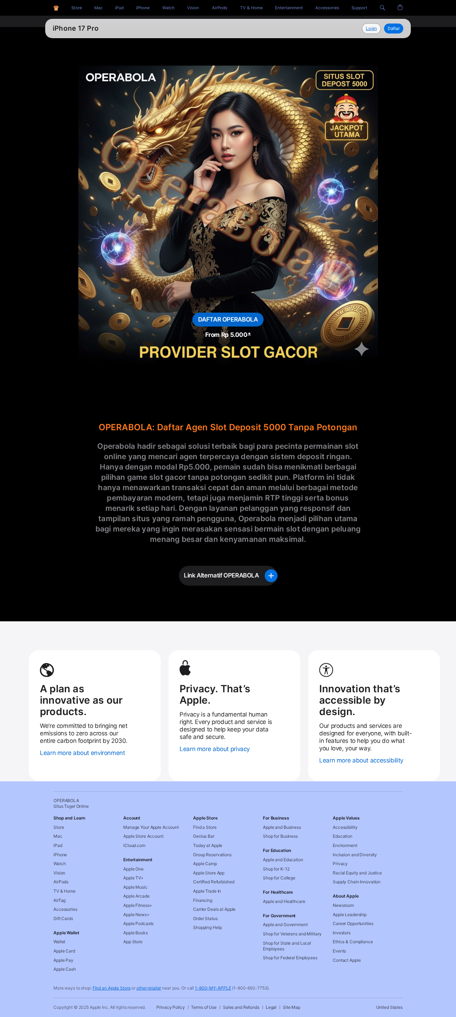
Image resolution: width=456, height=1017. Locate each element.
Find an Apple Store (112, 988)
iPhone (60, 854)
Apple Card (64, 951)
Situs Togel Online (83, 28)
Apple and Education (283, 859)
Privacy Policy (170, 1007)
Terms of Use (204, 1007)
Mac (57, 836)
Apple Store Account (143, 836)
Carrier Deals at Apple (214, 909)
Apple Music (135, 887)
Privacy (340, 863)
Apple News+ (136, 914)
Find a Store (205, 827)
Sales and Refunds (241, 1007)
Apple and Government (285, 924)
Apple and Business (282, 827)
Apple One (133, 869)
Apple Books (135, 932)
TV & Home (64, 891)
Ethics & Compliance (353, 941)
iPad (57, 845)
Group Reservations (212, 854)
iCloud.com (134, 845)
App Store (132, 941)
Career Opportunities (353, 923)
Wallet (59, 941)
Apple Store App (208, 872)
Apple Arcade (136, 896)
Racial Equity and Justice (357, 872)
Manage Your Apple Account (151, 827)
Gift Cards (63, 918)
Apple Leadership (350, 914)
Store (58, 827)
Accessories (65, 909)
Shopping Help (207, 927)
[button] (382, 8)
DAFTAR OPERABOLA (228, 319)
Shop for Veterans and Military (292, 933)
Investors (342, 932)
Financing (202, 900)
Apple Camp (205, 863)
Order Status (205, 918)
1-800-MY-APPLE (213, 988)
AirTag (59, 900)
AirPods (60, 881)
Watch (59, 863)
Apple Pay (63, 960)
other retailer (148, 988)
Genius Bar (203, 836)
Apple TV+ (133, 877)
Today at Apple (207, 845)
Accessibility (345, 827)
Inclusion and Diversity (355, 854)
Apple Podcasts (138, 923)
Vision (59, 872)
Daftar (394, 28)
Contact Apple (347, 960)
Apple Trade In (207, 891)
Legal (271, 1007)
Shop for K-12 (276, 869)
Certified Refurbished (213, 881)
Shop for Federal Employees (290, 957)
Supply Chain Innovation (356, 881)
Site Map (291, 1007)
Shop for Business (280, 836)
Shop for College (279, 877)
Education (342, 836)
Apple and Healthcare (284, 901)
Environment (345, 845)
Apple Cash (64, 969)
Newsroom (343, 905)
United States (389, 1007)
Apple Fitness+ (137, 905)
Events (339, 951)
